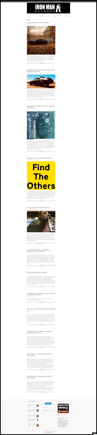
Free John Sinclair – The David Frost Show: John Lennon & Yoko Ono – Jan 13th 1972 (41, 294)
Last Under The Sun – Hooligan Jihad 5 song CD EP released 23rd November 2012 (39, 332)
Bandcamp (34, 1)
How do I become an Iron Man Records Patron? (38, 207)
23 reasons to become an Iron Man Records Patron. (39, 158)
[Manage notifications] (95, 433)
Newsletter (40, 1)
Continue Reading (41, 99)
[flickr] (56, 1)
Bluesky (28, 1)
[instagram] (55, 1)
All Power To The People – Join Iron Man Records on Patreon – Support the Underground (63, 418)
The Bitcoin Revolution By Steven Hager (37, 272)
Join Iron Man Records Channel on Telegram (38, 22)
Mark (35, 159)
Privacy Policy (53, 431)
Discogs (37, 1)
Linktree (43, 1)
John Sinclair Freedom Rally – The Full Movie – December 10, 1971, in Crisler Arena (39, 250)
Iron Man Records (48, 431)
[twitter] (53, 1)
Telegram (31, 1)
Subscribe (94, 433)
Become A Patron (47, 1)
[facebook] (54, 1)
